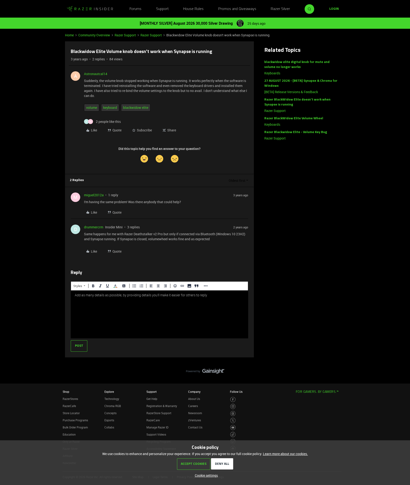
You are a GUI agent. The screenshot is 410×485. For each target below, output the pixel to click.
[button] (334, 9)
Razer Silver (280, 9)
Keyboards (272, 73)
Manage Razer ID (157, 427)
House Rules (193, 9)
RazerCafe (69, 406)
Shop (66, 392)
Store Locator (71, 413)
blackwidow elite (135, 107)
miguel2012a (94, 195)
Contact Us (195, 427)
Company (194, 392)
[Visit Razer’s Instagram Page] (233, 406)
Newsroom (195, 413)
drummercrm (93, 227)
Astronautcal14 (95, 74)
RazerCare (153, 420)
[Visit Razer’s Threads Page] (233, 414)
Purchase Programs (75, 420)
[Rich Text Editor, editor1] (159, 314)
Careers (193, 406)
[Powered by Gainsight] (205, 372)
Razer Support (125, 35)
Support (162, 9)
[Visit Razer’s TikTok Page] (233, 434)
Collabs (109, 427)
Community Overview (94, 35)
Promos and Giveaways (237, 9)
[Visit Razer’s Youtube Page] (233, 428)
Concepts (110, 413)
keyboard (110, 107)
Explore (109, 392)
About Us (194, 399)
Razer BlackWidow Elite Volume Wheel (293, 118)
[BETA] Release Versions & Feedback (291, 92)
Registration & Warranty (161, 406)
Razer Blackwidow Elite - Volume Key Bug (295, 132)
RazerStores (70, 399)
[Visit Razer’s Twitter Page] (233, 420)
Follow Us (236, 392)
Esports (109, 420)
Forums (135, 9)
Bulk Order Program (75, 427)
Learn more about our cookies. (285, 453)
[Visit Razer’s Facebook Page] (233, 400)
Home (69, 35)
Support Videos (156, 434)
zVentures (194, 420)
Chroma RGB (112, 406)
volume (91, 107)
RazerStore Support (158, 413)
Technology (111, 399)
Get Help (151, 399)
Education (69, 434)
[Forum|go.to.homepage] (90, 9)
